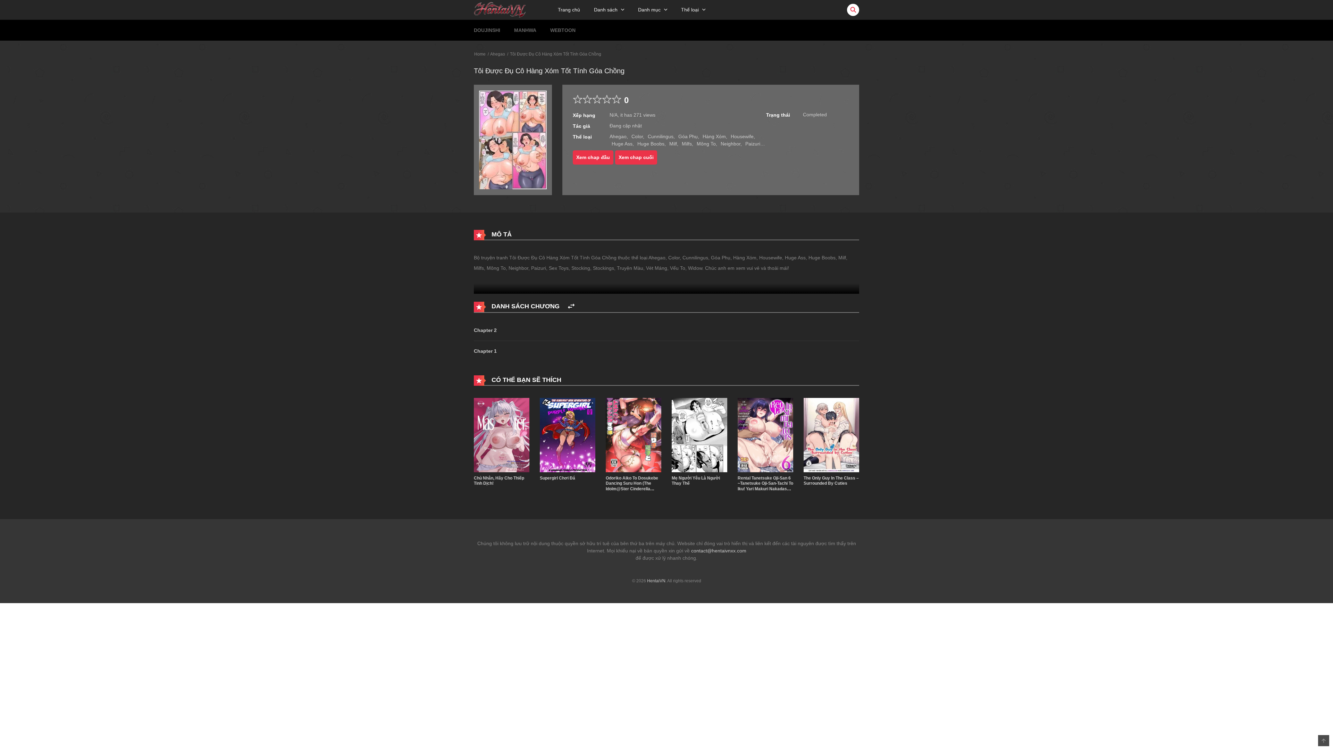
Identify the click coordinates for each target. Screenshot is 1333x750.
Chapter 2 (485, 330)
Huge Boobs (650, 144)
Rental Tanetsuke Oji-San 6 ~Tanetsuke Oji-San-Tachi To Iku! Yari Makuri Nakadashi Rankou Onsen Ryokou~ (765, 486)
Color (637, 136)
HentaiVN (656, 580)
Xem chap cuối (636, 157)
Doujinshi (487, 30)
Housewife (742, 136)
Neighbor (730, 144)
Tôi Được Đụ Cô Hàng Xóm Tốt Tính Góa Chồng (555, 54)
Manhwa (525, 30)
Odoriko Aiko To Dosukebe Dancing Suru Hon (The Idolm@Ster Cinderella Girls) (632, 486)
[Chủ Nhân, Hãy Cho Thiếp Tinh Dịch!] (501, 435)
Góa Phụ (688, 136)
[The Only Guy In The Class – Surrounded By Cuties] (831, 435)
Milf (673, 144)
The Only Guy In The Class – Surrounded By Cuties (831, 481)
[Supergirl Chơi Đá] (567, 435)
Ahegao (497, 54)
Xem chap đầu (593, 157)
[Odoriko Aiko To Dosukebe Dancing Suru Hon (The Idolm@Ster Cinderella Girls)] (633, 435)
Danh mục (649, 9)
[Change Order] (571, 306)
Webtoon (563, 30)
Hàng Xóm (714, 136)
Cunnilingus (660, 136)
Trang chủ (569, 9)
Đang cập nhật (626, 125)
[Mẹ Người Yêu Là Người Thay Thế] (699, 435)
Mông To (706, 144)
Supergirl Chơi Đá (557, 478)
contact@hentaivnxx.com (718, 550)
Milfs (687, 144)
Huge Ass (622, 144)
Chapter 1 (485, 351)
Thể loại (690, 9)
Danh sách (606, 9)
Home (480, 54)
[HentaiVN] (500, 9)
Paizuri (752, 144)
